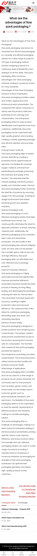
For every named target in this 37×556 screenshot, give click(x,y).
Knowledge (23, 502)
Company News (8, 502)
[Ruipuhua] (9, 3)
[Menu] (33, 2)
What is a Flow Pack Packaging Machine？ (8, 491)
